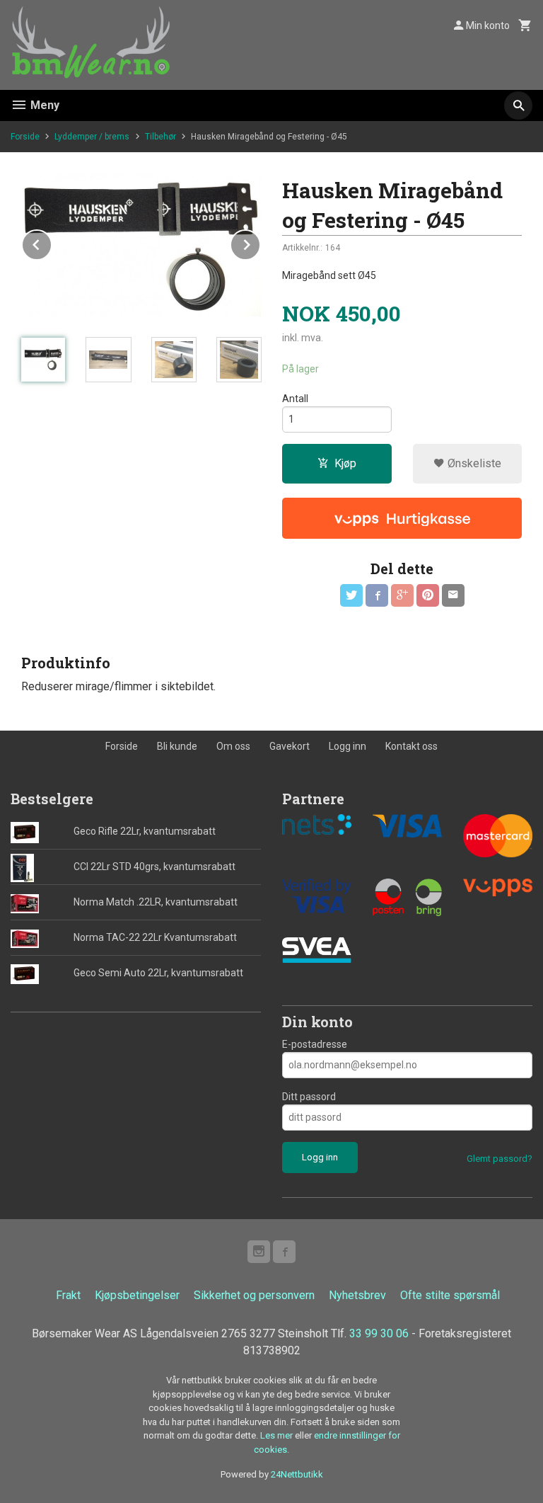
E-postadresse (314, 1044)
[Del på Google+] (402, 595)
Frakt (68, 1295)
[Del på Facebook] (377, 595)
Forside (25, 137)
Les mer (277, 1435)
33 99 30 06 (379, 1333)
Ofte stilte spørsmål (450, 1295)
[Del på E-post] (453, 595)
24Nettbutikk (297, 1474)
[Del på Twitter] (351, 595)
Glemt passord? (499, 1158)
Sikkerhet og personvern (254, 1295)
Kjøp (345, 463)
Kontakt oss (411, 746)
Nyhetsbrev (357, 1295)
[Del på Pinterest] (427, 595)
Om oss (233, 746)
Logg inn (347, 746)
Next (260, 242)
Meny (43, 105)
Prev (51, 242)
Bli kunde (177, 746)
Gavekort (289, 746)
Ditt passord (309, 1096)
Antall (295, 398)
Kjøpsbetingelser (137, 1295)
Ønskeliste (473, 463)
